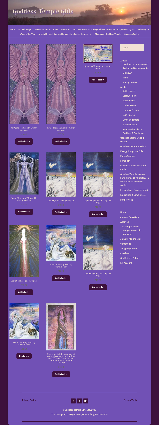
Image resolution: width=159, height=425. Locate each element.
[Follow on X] (79, 400)
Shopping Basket (131, 34)
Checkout (125, 253)
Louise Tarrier (129, 105)
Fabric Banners (127, 156)
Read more (24, 356)
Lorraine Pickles (131, 110)
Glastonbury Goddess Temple (108, 34)
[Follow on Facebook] (73, 400)
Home (12, 29)
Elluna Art (127, 73)
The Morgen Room (129, 226)
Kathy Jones (129, 91)
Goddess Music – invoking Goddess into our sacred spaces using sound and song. (109, 29)
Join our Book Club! (129, 217)
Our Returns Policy (129, 258)
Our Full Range (24, 29)
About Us (124, 222)
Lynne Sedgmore (131, 120)
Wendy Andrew (130, 82)
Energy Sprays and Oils (131, 151)
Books (64, 29)
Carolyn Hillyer (130, 96)
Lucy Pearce (129, 115)
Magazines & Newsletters (132, 195)
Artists (123, 60)
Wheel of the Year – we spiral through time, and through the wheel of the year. (54, 34)
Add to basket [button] (24, 141)
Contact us (125, 244)
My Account (126, 263)
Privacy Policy (29, 400)
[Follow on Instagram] (85, 400)
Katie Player (129, 100)
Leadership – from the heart (134, 190)
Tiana (125, 77)
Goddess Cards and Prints (46, 29)
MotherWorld (126, 200)
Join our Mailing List (130, 239)
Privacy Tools (130, 400)
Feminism (125, 161)
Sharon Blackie (130, 124)
